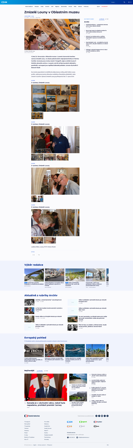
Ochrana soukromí (42, 445)
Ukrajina (37, 6)
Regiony (57, 6)
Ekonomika (64, 6)
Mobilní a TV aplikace (29, 437)
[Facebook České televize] (99, 416)
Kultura (80, 6)
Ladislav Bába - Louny (29, 16)
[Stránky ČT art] (82, 426)
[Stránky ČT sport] (83, 421)
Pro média (46, 421)
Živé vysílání (27, 424)
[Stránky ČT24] (69, 421)
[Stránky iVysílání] (98, 421)
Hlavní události (29, 6)
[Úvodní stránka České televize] (32, 416)
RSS (108, 445)
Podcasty (86, 6)
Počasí (70, 6)
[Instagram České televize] (96, 416)
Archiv (33, 254)
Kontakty (46, 439)
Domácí (47, 6)
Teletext (26, 428)
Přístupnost (49, 445)
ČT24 (39, 254)
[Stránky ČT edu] (96, 426)
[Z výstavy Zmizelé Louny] (52, 34)
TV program (27, 421)
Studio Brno (47, 426)
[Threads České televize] (107, 416)
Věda (75, 6)
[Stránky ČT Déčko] (69, 426)
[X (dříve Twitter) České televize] (105, 416)
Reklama (46, 424)
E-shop (26, 435)
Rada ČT (46, 430)
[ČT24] (4, 2)
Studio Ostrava (47, 428)
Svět (52, 6)
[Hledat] (124, 2)
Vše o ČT (26, 439)
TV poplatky (27, 426)
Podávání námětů (48, 435)
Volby (42, 6)
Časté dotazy (47, 437)
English (34, 445)
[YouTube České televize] (102, 416)
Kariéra (46, 432)
